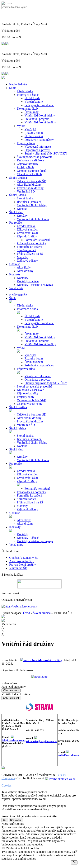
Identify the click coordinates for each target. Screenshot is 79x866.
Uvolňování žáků (27, 233)
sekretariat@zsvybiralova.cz (41, 741)
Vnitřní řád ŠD (26, 191)
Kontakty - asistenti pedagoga (35, 284)
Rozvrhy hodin (34, 132)
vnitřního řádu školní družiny (42, 660)
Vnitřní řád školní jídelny (40, 115)
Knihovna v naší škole (30, 160)
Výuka (21, 125)
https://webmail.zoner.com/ (21, 606)
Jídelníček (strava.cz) (29, 201)
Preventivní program (37, 119)
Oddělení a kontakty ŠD (31, 181)
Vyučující (30, 129)
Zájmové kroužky (27, 163)
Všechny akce (11, 690)
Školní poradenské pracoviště (34, 157)
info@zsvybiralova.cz (14, 740)
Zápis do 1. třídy (27, 236)
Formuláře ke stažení (37, 239)
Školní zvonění (34, 136)
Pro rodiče (15, 222)
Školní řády (32, 112)
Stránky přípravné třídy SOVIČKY (46, 153)
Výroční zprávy (34, 101)
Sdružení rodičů (26, 250)
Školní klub (16, 212)
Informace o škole (28, 94)
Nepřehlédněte (18, 84)
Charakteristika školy (29, 174)
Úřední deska (25, 91)
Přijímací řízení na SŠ (30, 253)
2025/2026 (41, 676)
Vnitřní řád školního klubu (33, 219)
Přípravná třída (26, 143)
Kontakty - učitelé (28, 281)
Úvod (26, 613)
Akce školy (24, 267)
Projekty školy (25, 167)
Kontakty (15, 274)
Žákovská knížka (27, 229)
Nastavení (15, 820)
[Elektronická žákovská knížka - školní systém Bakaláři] (39, 583)
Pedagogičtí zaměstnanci (39, 105)
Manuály (22, 257)
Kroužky (22, 215)
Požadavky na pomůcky (39, 139)
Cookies (7, 785)
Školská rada (32, 98)
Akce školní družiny (29, 184)
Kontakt (22, 208)
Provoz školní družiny (30, 188)
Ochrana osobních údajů (31, 170)
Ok (4, 820)
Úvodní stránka (26, 226)
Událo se (14, 264)
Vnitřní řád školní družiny (40, 122)
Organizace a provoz (37, 150)
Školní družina (18, 177)
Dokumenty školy (28, 108)
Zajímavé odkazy (27, 260)
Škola (12, 87)
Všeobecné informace (38, 146)
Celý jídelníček (11, 698)
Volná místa (16, 288)
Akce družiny (25, 271)
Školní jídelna (17, 195)
